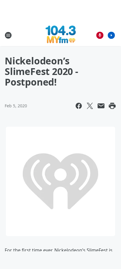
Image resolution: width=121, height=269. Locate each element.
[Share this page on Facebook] (79, 106)
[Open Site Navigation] (8, 35)
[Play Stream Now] (111, 35)
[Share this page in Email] (101, 106)
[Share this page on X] (90, 106)
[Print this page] (112, 106)
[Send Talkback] (99, 35)
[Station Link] (61, 35)
